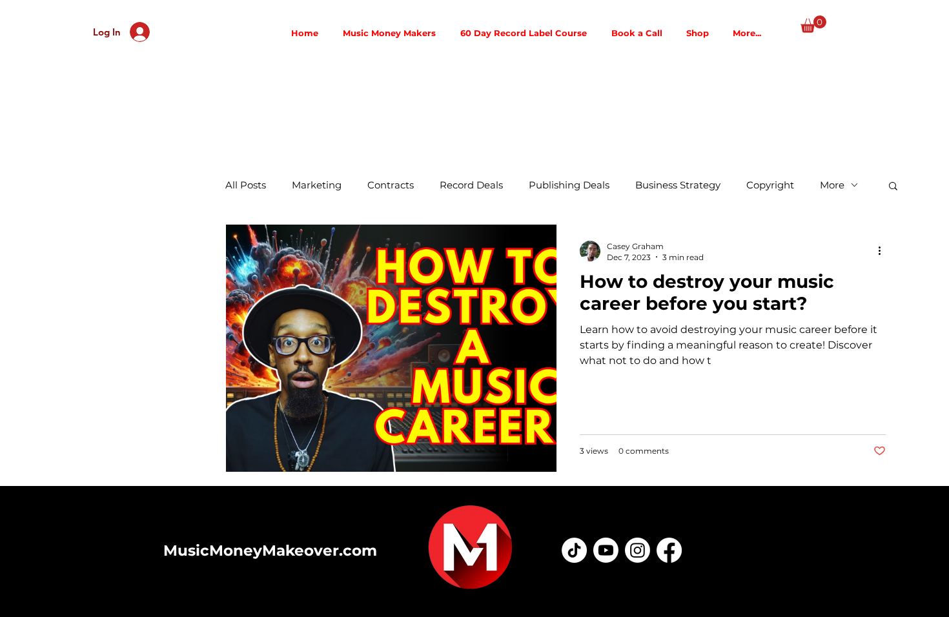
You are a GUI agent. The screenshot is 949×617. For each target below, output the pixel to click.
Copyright (770, 185)
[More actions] (884, 251)
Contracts (390, 185)
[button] (813, 24)
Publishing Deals (569, 185)
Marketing (317, 185)
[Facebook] (669, 550)
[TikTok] (574, 550)
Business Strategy (677, 185)
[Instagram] (637, 550)
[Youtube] (605, 550)
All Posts (245, 185)
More (832, 185)
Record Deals (471, 185)
